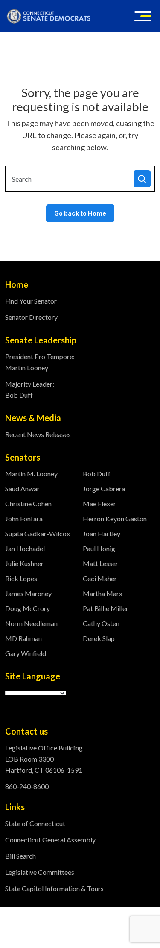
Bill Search (20, 856)
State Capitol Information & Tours (54, 888)
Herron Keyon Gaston (115, 518)
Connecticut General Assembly (50, 840)
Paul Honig (99, 548)
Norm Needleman (31, 623)
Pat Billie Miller (105, 608)
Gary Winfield (25, 653)
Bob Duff (97, 474)
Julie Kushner (24, 563)
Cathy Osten (101, 623)
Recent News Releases (38, 434)
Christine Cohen (28, 503)
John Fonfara (24, 518)
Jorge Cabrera (104, 488)
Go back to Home (80, 213)
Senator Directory (31, 317)
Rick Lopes (21, 578)
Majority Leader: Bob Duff (29, 389)
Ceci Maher (100, 578)
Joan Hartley (101, 533)
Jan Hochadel (25, 548)
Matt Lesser (100, 563)
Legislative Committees (39, 872)
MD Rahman (23, 638)
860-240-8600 (27, 786)
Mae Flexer (99, 503)
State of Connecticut (35, 823)
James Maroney (28, 593)
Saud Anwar (22, 488)
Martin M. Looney (31, 474)
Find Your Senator (31, 301)
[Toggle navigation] (142, 16)
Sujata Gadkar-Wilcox (37, 533)
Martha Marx (102, 593)
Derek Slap (99, 638)
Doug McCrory (27, 608)
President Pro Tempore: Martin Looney (40, 362)
